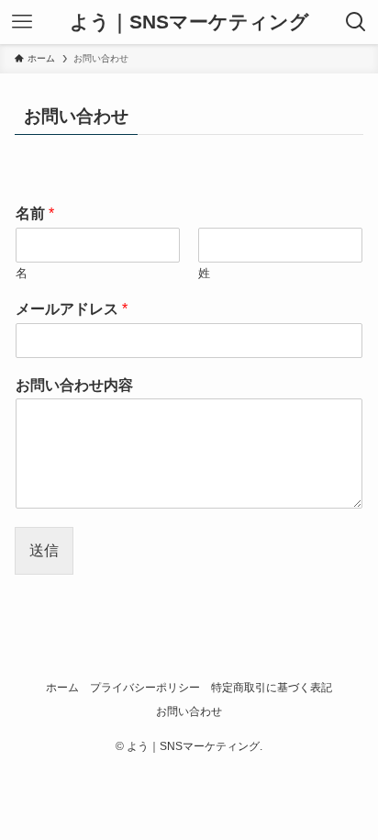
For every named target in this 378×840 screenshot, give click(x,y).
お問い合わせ (189, 711)
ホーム (62, 687)
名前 (35, 213)
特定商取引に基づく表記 (271, 687)
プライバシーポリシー (145, 687)
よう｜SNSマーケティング (189, 22)
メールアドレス (72, 309)
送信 (44, 550)
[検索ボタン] (356, 22)
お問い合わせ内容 (74, 385)
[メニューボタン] (22, 22)
